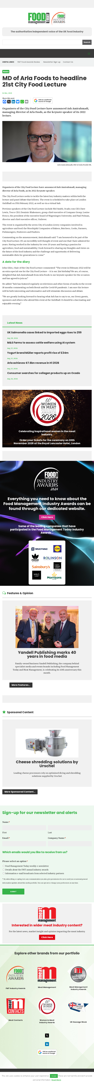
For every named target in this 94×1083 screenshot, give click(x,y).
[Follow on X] (47, 1035)
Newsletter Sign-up (51, 62)
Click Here (47, 517)
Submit (13, 892)
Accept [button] (53, 1076)
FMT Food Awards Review (29, 62)
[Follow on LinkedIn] (47, 1044)
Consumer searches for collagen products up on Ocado (43, 373)
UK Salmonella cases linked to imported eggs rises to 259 (44, 332)
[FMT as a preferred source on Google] (43, 100)
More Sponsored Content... (20, 791)
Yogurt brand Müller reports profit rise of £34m (38, 353)
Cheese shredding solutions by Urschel (47, 764)
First (4, 832)
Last (50, 832)
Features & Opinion (20, 593)
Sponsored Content (20, 712)
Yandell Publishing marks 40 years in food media (47, 654)
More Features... (21, 684)
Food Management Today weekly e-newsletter (27, 866)
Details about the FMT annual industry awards (26, 870)
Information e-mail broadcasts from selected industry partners (34, 873)
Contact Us (68, 62)
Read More (56, 1080)
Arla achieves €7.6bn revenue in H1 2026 (33, 363)
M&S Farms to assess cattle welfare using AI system (41, 342)
